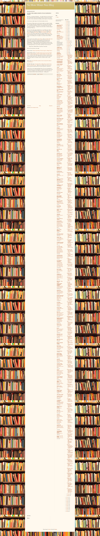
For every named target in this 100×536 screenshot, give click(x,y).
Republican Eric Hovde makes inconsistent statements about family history (60, 55)
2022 (67, 27)
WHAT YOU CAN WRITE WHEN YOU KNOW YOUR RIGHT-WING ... (69, 456)
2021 (67, 28)
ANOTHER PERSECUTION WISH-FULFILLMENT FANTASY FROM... (70, 87)
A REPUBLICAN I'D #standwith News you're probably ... (69, 333)
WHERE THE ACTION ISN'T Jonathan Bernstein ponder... (69, 93)
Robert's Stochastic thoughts (60, 343)
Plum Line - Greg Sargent (59, 282)
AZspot (58, 67)
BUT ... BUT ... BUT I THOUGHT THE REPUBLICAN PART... (69, 196)
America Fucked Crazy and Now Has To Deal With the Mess (60, 347)
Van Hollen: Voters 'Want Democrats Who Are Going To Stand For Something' (60, 103)
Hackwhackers (59, 162)
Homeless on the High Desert (59, 168)
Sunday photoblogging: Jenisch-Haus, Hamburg (59, 97)
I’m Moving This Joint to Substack (60, 309)
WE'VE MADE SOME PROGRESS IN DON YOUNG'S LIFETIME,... (70, 72)
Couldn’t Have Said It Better (60, 125)
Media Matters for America (60, 219)
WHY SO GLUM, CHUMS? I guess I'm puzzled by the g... (70, 295)
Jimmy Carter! (49, 33)
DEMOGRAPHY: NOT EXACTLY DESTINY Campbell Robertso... (70, 475)
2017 (67, 34)
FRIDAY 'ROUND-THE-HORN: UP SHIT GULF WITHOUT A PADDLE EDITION (60, 37)
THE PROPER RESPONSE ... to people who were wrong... (69, 220)
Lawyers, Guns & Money (59, 210)
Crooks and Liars (59, 100)
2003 (67, 509)
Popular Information (60, 295)
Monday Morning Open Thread (59, 76)
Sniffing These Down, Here (60, 198)
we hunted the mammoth (59, 401)
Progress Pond (59, 307)
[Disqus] (40, 90)
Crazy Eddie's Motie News (60, 90)
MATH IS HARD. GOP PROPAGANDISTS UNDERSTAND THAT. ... (70, 343)
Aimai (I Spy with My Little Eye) (59, 25)
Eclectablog (58, 132)
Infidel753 (58, 174)
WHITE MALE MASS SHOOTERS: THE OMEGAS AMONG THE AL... (69, 62)
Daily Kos (58, 106)
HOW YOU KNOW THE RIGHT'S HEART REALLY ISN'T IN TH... (70, 121)
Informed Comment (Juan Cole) (60, 179)
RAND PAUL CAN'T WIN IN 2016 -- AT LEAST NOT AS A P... (69, 270)
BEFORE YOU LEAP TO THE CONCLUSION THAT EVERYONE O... (69, 410)
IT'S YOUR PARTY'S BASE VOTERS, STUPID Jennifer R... (70, 255)
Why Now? (58, 410)
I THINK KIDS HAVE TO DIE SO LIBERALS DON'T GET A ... (69, 169)
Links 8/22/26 (59, 231)
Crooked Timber (59, 94)
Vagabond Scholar (60, 396)
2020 (67, 29)
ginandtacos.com (59, 153)
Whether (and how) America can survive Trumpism (60, 49)
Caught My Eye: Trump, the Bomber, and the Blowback (59, 320)
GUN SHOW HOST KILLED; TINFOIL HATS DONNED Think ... (70, 366)
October (68, 43)
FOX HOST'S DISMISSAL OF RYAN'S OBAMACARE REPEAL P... (70, 357)
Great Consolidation (60, 158)
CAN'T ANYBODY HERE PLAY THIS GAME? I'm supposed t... (70, 299)
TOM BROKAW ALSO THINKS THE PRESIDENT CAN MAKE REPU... (70, 441)
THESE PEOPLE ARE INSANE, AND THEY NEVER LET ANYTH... (69, 126)
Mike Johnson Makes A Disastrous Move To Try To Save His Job (60, 292)
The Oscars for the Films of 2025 (59, 397)
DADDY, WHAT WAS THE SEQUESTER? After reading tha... (69, 480)
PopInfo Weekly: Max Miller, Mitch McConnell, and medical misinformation (60, 298)
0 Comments (41, 74)
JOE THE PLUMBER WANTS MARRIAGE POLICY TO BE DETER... (70, 225)
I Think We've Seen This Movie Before (59, 160)
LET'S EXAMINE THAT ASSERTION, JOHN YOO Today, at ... (69, 216)
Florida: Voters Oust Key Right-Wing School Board (60, 120)
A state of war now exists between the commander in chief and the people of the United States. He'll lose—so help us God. (60, 264)
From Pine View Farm (59, 150)
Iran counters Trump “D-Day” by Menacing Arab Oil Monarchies (60, 181)
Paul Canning (59, 269)
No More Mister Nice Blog (40, 5)
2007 (67, 504)
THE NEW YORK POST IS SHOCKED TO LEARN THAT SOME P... (69, 102)
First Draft (58, 144)
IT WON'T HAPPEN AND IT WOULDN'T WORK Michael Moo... (69, 313)
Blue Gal (58, 82)
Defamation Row (59, 407)
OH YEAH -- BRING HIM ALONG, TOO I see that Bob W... (70, 460)
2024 (67, 24)
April (68, 52)
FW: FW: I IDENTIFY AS (60, 244)
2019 (67, 31)
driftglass (58, 127)
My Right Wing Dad (60, 242)
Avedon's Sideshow (60, 64)
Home (40, 105)
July (68, 48)
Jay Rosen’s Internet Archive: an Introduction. (59, 304)
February (68, 493)
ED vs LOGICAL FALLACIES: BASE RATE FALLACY (59, 155)
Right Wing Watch (60, 339)
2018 (67, 32)
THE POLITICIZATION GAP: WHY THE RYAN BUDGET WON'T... (70, 323)
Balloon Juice (59, 74)
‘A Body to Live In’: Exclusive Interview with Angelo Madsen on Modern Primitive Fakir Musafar (60, 111)
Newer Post (29, 105)
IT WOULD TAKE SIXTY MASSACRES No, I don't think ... (70, 231)
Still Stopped (59, 193)
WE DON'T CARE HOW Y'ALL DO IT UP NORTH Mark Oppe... (70, 470)
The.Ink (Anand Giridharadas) (59, 391)
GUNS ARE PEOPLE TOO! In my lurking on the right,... (70, 348)
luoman (49, 529)
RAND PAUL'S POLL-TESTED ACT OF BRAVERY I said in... (70, 386)
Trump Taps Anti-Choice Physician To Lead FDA (60, 336)
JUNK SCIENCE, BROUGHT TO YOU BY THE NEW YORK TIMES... (69, 56)
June (68, 49)
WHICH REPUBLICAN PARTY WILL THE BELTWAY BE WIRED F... (70, 376)
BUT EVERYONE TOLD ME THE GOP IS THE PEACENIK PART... (70, 154)
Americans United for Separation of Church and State (59, 61)
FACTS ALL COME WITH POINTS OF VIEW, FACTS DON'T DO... (69, 490)
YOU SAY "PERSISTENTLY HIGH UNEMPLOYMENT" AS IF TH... (70, 451)
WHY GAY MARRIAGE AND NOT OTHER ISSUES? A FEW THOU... (69, 116)
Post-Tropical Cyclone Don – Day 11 (60, 412)
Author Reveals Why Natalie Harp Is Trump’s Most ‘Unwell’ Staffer (60, 366)
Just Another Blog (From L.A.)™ (60, 201)
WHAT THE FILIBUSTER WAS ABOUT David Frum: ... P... (69, 395)
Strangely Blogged (60, 376)
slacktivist (58, 359)
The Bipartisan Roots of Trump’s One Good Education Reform (60, 287)
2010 (67, 499)
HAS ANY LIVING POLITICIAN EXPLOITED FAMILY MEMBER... (69, 284)
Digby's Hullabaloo (60, 123)
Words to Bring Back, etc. (60, 387)
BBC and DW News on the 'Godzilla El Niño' (60, 92)
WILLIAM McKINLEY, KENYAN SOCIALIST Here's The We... (70, 416)
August (68, 46)
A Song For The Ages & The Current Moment (60, 203)
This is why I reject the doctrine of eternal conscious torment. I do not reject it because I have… (60, 70)
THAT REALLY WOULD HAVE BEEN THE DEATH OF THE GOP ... (69, 185)
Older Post (50, 105)
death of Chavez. (40, 38)
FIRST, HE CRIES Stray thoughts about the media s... (70, 265)
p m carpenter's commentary (59, 261)
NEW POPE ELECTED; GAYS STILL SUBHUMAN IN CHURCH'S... (70, 308)
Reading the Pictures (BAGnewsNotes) (60, 318)
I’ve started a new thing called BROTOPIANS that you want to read (60, 402)
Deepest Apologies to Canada (60, 216)
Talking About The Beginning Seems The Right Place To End (60, 257)
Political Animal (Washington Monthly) (59, 284)
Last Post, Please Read (60, 437)
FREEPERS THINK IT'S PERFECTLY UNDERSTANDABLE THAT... (70, 206)
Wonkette (58, 414)
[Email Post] (38, 74)
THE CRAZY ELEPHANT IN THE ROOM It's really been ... (70, 431)
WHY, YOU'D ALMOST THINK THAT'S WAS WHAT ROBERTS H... (70, 97)
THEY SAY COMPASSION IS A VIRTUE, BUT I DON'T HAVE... (69, 279)
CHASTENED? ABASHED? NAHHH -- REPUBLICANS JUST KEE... (70, 241)
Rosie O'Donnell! (43, 31)
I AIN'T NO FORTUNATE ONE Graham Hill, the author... (70, 362)
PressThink (58, 302)
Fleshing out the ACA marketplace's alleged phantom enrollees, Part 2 (60, 427)
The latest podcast (59, 83)
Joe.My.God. (59, 187)
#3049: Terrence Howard (59, 141)
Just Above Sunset (60, 192)
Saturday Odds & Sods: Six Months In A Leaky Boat (60, 146)
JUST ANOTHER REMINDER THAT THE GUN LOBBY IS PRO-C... (70, 303)
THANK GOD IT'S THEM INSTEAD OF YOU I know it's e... (70, 465)
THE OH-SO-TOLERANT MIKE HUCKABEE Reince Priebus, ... (69, 179)
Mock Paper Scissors (60, 233)
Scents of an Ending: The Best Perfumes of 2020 (60, 356)
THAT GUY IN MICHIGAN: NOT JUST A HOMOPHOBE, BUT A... (69, 82)
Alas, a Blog (59, 31)
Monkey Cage (59, 237)
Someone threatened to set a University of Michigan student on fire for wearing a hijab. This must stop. (60, 372)
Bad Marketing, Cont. (60, 234)
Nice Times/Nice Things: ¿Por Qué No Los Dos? (60, 416)
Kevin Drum (59, 205)
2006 (67, 505)
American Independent (59, 53)
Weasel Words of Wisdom (59, 407)
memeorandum (59, 220)
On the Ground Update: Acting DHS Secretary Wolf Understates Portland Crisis (60, 277)
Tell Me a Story (59, 386)
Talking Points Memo (59, 381)
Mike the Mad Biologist (59, 230)
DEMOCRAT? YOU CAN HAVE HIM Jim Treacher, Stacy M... (69, 174)
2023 (67, 25)
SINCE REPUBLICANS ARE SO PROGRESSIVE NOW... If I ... (70, 390)
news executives (43, 32)
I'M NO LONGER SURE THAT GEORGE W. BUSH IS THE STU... (69, 435)
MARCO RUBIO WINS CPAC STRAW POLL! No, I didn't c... (69, 274)
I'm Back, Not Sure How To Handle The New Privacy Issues (60, 27)
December (68, 41)
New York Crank (59, 246)
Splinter (58, 369)
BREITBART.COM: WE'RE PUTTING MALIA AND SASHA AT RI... (70, 141)
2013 (67, 39)
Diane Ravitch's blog (60, 118)
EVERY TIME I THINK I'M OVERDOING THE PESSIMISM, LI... (69, 236)
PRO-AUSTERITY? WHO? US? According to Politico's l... (69, 146)
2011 (67, 498)
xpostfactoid (59, 424)
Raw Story (58, 311)
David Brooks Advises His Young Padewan (60, 129)
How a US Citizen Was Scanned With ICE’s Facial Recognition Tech (60, 330)
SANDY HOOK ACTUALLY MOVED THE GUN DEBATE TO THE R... (69, 77)
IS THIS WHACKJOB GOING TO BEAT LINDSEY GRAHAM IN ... (70, 260)
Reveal (58, 328)
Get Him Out (59, 80)
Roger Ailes (58, 340)
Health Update (59, 206)
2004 (67, 508)
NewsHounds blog (59, 255)
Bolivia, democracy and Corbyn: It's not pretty (59, 271)
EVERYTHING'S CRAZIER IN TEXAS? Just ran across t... (70, 150)
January (68, 495)
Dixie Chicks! (36, 32)
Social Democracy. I (59, 433)
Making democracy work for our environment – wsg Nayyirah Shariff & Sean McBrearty (59, 135)
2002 (67, 511)
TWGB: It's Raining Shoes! (59, 378)
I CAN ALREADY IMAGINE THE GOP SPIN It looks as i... (70, 107)
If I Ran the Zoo (59, 171)
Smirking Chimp (59, 363)
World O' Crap (59, 419)
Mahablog (58, 214)
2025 (67, 22)
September (68, 45)
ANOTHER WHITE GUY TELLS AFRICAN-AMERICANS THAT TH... (69, 190)
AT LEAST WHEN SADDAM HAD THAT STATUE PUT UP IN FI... (70, 111)
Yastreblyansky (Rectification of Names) (59, 431)
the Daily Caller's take (48, 38)
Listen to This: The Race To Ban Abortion (60, 383)
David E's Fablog (59, 115)
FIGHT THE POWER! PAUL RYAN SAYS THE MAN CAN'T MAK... (69, 329)
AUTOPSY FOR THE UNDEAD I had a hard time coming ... (70, 251)
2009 (67, 501)
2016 (67, 35)
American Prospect (60, 59)
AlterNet (58, 41)
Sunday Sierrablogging (60, 172)
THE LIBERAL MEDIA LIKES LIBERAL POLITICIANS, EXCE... (69, 338)
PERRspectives (59, 274)
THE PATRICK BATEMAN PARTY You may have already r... (70, 246)
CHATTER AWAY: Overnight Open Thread (59, 189)
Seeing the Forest (59, 351)
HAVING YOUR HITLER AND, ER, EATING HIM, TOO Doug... (69, 352)
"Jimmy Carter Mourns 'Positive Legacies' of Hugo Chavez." (42, 50)
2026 (67, 21)
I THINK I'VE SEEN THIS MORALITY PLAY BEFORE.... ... (69, 427)
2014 (67, 38)
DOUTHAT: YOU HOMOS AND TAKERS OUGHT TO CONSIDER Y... (70, 159)
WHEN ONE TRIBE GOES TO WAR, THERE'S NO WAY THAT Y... (70, 201)
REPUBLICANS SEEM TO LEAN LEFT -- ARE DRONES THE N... (69, 405)
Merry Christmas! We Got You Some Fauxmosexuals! (60, 421)
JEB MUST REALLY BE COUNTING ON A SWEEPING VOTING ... (70, 446)
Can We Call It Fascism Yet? (60, 32)
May (68, 50)
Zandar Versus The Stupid (60, 436)
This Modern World (60, 394)
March (68, 53)
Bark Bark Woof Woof (59, 79)
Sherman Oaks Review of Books (59, 354)
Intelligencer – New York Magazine (60, 185)
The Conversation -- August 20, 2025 (59, 325)
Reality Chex (59, 323)
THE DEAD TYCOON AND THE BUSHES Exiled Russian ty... (69, 164)
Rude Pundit (59, 345)
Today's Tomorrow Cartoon (59, 164)
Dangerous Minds (59, 108)
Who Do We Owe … (60, 168)
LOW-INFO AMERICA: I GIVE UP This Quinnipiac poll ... (69, 400)
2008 (67, 502)
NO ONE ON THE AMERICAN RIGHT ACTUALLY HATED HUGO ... (70, 421)
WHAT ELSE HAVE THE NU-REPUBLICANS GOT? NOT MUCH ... (70, 371)
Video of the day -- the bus (60, 176)
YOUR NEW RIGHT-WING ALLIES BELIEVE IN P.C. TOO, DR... (70, 67)
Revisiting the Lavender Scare (59, 211)
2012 (67, 497)
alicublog (58, 35)
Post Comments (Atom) (34, 107)
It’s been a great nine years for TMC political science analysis (60, 239)
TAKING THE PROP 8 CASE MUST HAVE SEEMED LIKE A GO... (70, 131)
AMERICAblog (59, 47)
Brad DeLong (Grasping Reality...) (60, 87)
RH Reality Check (60, 334)
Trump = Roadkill (59, 116)
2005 (67, 507)
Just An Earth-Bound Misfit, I (59, 196)
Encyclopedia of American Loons (59, 139)
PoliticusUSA (59, 290)
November (68, 42)
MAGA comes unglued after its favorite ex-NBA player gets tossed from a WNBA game (60, 314)
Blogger (56, 529)
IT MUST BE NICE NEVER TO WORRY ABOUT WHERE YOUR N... (69, 485)
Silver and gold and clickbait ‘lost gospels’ (60, 361)
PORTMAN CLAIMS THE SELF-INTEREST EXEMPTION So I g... (69, 290)
